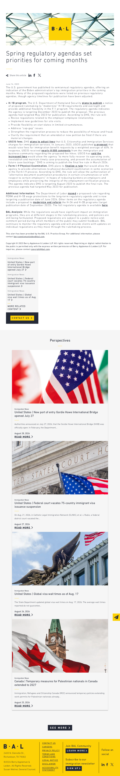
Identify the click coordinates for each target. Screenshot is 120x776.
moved (72, 193)
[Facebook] (107, 764)
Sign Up (73, 768)
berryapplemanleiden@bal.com (29, 237)
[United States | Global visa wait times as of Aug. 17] (60, 558)
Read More (22, 437)
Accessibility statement (50, 769)
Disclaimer (49, 764)
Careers (47, 747)
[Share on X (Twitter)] (39, 75)
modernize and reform (47, 202)
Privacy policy (51, 751)
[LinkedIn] (103, 764)
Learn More (76, 751)
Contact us (49, 743)
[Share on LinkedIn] (29, 75)
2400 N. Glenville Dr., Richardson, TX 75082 (15, 755)
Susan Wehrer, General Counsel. (20, 769)
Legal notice (50, 760)
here (105, 205)
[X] (112, 764)
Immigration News (16, 258)
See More (58, 728)
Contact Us (21, 318)
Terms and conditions (49, 755)
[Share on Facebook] (35, 75)
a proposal (101, 145)
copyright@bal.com (40, 249)
